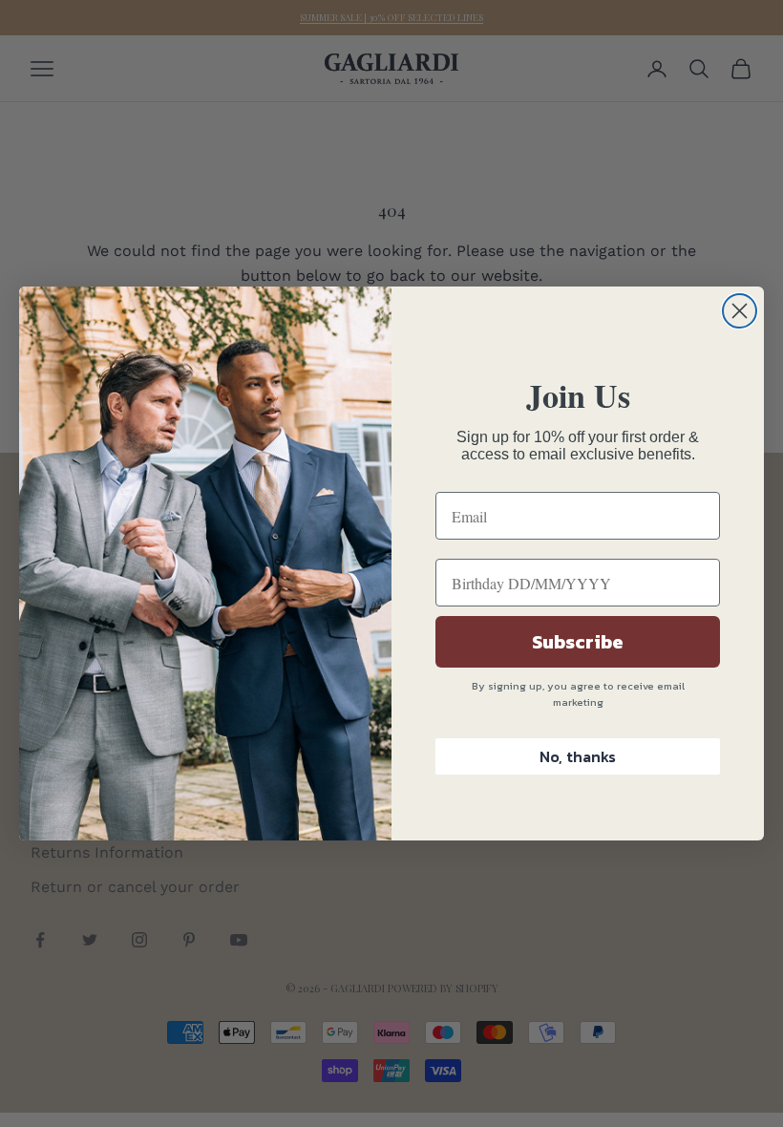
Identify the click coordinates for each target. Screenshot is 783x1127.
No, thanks (578, 756)
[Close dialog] (739, 311)
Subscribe (578, 641)
